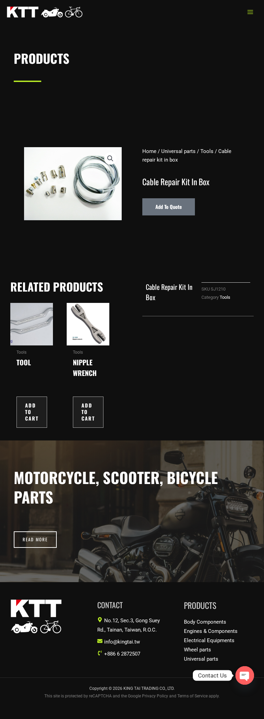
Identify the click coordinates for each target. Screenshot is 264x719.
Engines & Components (211, 631)
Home (149, 151)
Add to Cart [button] (31, 412)
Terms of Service (192, 696)
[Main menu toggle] (250, 12)
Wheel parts (197, 650)
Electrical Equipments (209, 640)
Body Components (205, 622)
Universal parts (178, 151)
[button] (110, 158)
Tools (206, 151)
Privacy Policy (155, 696)
